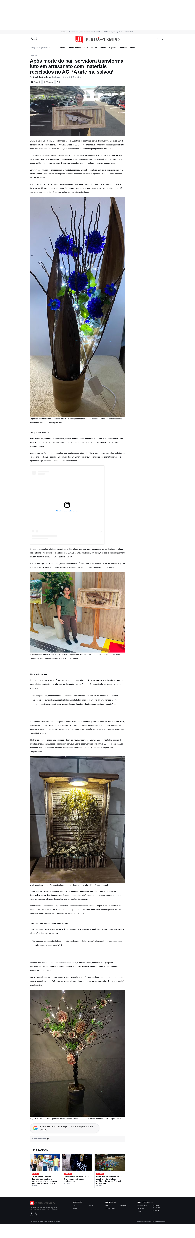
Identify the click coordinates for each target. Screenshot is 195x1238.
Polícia (94, 48)
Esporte (112, 48)
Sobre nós (123, 1206)
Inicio (62, 48)
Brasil (132, 48)
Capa (74, 1206)
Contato (90, 1206)
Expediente (155, 1210)
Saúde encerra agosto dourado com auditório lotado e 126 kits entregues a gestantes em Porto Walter (101, 32)
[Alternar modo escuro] (163, 39)
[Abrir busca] (158, 39)
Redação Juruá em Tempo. (42, 77)
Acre (86, 48)
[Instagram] (36, 39)
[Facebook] (32, 39)
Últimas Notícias (74, 48)
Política (103, 48)
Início (31, 55)
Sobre (75, 1208)
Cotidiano (123, 48)
